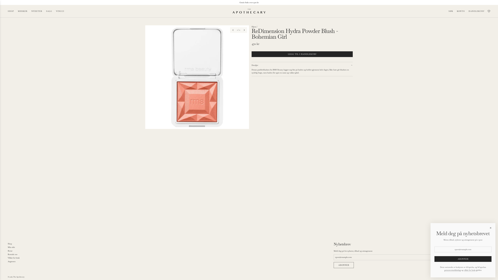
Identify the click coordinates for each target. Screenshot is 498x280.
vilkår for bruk (469, 270)
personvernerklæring (452, 270)
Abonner (343, 265)
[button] (233, 30)
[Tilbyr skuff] (489, 11)
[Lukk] (490, 228)
